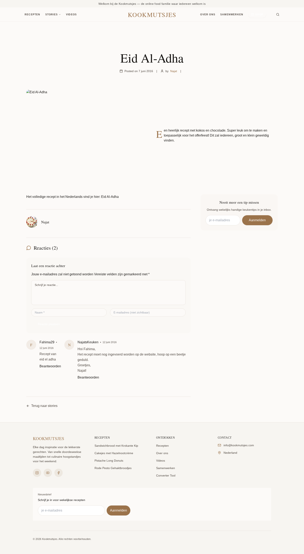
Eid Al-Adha (110, 196)
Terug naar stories (44, 406)
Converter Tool (165, 475)
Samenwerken (231, 14)
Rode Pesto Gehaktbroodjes (113, 468)
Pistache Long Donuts (109, 460)
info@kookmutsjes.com (239, 445)
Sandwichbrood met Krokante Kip (116, 445)
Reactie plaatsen (49, 324)
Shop (259, 14)
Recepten (32, 14)
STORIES (51, 14)
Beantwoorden (50, 366)
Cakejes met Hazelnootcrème (114, 453)
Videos (71, 14)
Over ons (207, 14)
